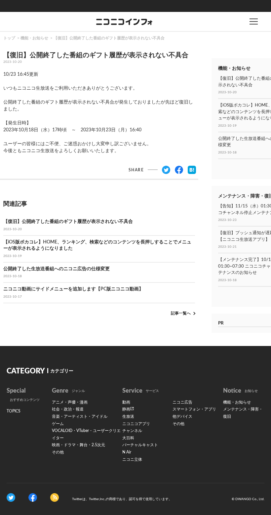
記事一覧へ (181, 313)
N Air (126, 452)
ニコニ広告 (182, 402)
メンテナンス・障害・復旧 (243, 412)
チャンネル (132, 431)
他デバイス (182, 416)
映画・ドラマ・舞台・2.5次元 (78, 445)
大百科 (128, 438)
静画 (126, 409)
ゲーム (58, 424)
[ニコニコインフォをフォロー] (11, 497)
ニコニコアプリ (136, 424)
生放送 (128, 416)
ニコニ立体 (132, 459)
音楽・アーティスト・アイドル (79, 416)
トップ (9, 38)
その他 (58, 452)
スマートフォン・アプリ (194, 409)
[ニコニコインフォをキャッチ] (54, 497)
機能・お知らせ (34, 38)
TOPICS (13, 411)
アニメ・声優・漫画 (70, 402)
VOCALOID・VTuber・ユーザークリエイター (86, 434)
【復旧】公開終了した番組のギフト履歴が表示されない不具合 (109, 38)
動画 (126, 402)
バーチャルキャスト (140, 445)
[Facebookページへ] (32, 497)
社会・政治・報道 (68, 409)
